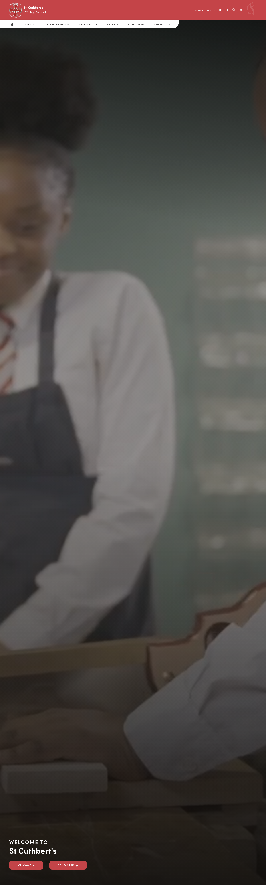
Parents (112, 24)
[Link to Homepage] (32, 10)
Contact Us (162, 24)
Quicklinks (204, 10)
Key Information (58, 24)
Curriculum (136, 24)
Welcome (24, 865)
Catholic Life (88, 24)
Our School (29, 24)
